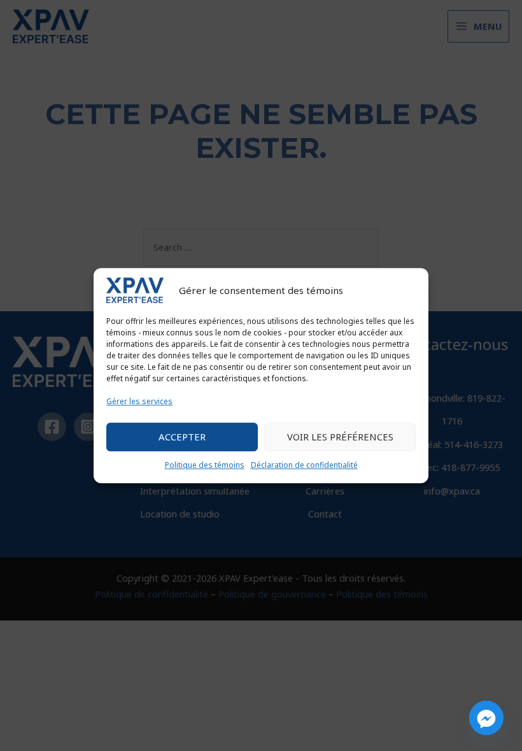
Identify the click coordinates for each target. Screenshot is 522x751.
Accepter (182, 437)
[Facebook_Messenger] (486, 718)
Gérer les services (139, 401)
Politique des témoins (204, 465)
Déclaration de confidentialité (304, 465)
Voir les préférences (340, 437)
